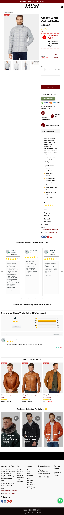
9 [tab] (40, 298)
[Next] (63, 383)
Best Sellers (10, 12)
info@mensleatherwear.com (50, 229)
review (43, 31)
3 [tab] (26, 298)
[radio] (42, 69)
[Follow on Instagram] (45, 237)
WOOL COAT (30, 440)
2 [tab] (24, 298)
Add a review (16, 327)
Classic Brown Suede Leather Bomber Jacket (51, 396)
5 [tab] (31, 298)
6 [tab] (33, 298)
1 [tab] (22, 298)
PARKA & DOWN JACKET (10, 439)
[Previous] (1, 383)
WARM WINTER (8, 435)
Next (62, 272)
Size (42, 66)
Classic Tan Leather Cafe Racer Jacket (31, 396)
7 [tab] (36, 298)
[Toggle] (42, 131)
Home (5, 12)
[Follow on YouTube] (51, 237)
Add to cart (51, 87)
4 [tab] (29, 298)
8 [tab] (38, 298)
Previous (2, 272)
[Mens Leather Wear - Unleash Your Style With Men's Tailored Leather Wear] (32, 7)
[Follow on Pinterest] (48, 237)
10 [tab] (43, 298)
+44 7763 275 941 (51, 233)
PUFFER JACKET (49, 439)
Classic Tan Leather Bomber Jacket (9, 396)
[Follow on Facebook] (42, 237)
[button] (2, 6)
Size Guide (56, 56)
